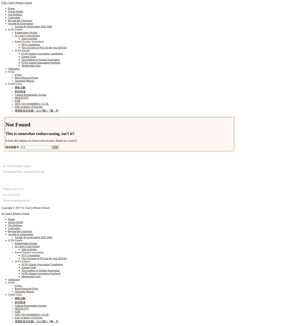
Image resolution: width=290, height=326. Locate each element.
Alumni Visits (28, 56)
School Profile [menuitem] (15, 222)
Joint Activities (29, 38)
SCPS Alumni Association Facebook (40, 62)
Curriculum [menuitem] (14, 228)
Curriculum (14, 17)
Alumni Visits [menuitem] (28, 267)
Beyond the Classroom (20, 20)
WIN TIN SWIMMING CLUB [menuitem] (32, 314)
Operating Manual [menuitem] (24, 291)
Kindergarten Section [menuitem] (26, 243)
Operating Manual (24, 80)
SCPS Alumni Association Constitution (42, 53)
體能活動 (20, 87)
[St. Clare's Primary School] (16, 2)
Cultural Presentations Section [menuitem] (30, 305)
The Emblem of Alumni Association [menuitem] (40, 270)
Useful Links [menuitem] (15, 294)
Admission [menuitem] (13, 279)
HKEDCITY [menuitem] (22, 308)
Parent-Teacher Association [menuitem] (29, 252)
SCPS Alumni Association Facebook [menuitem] (40, 273)
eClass (18, 74)
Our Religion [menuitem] (15, 225)
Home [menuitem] (11, 219)
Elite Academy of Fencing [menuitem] (28, 317)
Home (11, 8)
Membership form (30, 65)
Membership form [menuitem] (30, 276)
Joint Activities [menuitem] (29, 249)
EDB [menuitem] (17, 311)
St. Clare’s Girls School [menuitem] (27, 246)
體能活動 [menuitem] (20, 298)
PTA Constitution (30, 44)
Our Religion (15, 14)
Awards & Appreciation (20, 23)
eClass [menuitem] (11, 282)
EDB (17, 100)
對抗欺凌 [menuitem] (20, 302)
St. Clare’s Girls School (27, 35)
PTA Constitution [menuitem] (30, 255)
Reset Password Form (26, 77)
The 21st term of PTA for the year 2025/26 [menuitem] (44, 258)
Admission (13, 68)
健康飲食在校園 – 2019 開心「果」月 (36, 110)
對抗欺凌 (20, 91)
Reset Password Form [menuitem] (26, 288)
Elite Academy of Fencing (28, 106)
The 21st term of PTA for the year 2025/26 (44, 47)
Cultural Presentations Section (30, 94)
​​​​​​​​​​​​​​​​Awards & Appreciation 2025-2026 (33, 26)
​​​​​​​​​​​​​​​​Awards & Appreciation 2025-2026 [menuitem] (33, 237)
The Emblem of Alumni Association (40, 59)
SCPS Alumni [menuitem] (22, 261)
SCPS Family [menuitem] (15, 240)
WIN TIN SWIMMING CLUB (32, 103)
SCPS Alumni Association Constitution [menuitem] (42, 264)
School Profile (15, 11)
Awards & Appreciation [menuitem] (20, 234)
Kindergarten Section (26, 32)
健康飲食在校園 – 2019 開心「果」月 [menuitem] (36, 321)
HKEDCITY (22, 97)
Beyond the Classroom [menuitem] (20, 231)
